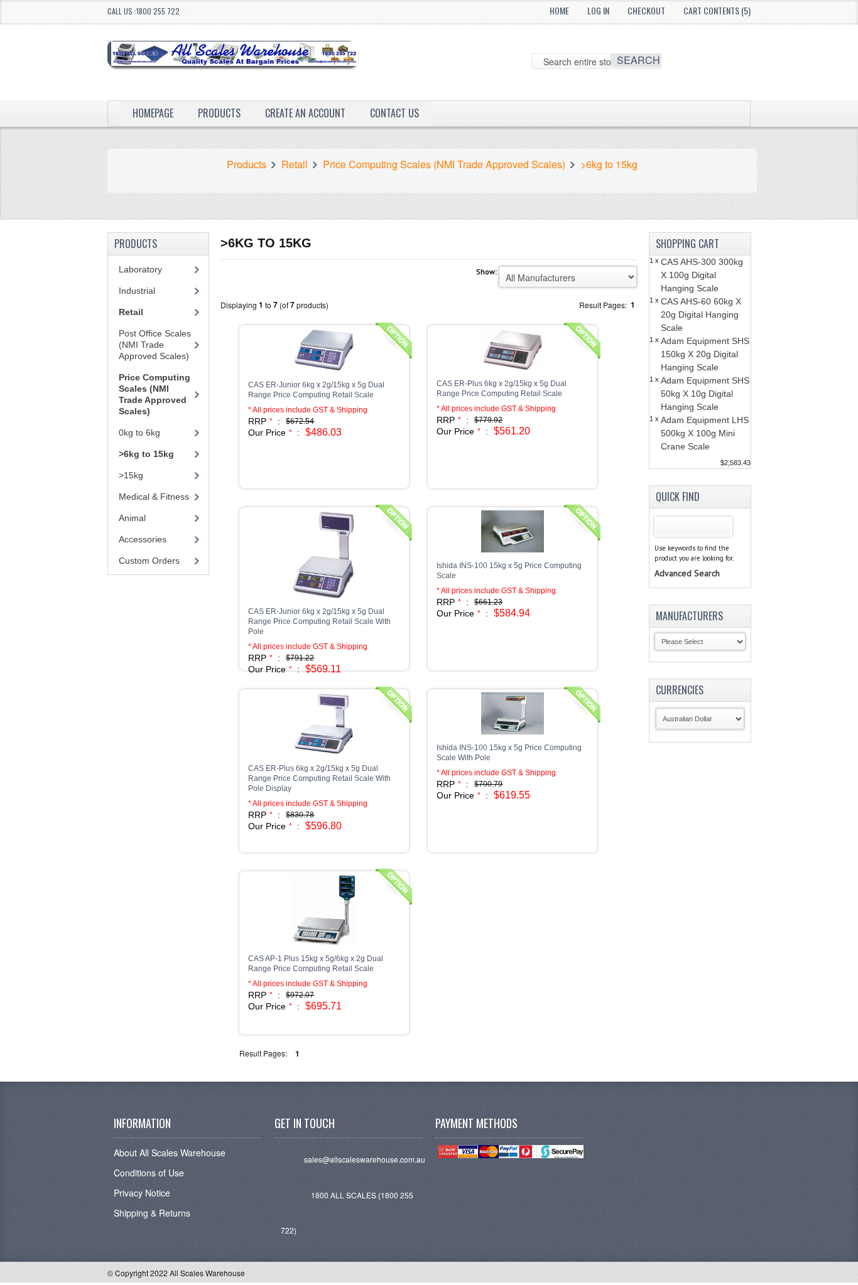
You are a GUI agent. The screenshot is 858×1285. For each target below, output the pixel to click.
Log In (598, 10)
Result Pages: (263, 1053)
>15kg (131, 475)
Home (559, 10)
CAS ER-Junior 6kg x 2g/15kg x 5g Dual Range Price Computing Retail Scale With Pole (319, 621)
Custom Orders (149, 561)
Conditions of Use (149, 1172)
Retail (294, 164)
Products (219, 113)
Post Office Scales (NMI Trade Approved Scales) (155, 344)
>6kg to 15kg (609, 164)
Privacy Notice (142, 1192)
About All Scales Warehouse (169, 1152)
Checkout (646, 10)
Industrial (137, 291)
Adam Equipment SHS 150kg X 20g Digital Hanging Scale (705, 354)
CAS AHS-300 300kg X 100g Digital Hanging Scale (702, 275)
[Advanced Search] (687, 560)
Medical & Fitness (154, 497)
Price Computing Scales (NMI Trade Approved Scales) (444, 164)
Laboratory (140, 269)
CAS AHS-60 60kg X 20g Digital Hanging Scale (701, 314)
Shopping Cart (687, 243)
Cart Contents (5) (717, 10)
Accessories (142, 539)
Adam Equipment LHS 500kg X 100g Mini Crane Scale (705, 433)
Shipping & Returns (152, 1213)
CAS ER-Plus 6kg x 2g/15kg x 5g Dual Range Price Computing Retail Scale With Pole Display (319, 778)
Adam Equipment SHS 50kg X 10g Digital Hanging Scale (705, 393)
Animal (132, 518)
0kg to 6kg (139, 432)
